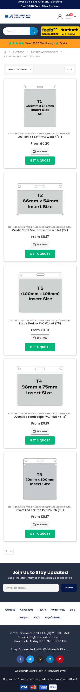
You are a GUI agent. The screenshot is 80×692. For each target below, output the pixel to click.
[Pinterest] (60, 659)
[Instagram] (40, 659)
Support (24, 617)
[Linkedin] (50, 659)
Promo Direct (25, 679)
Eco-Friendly (14, 133)
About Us (10, 609)
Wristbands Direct (66, 679)
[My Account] (60, 16)
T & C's (42, 609)
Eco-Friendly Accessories (33, 133)
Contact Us (26, 609)
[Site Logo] (19, 16)
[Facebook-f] (20, 659)
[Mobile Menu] (6, 16)
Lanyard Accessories (57, 133)
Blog (72, 609)
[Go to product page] (40, 106)
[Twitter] (30, 659)
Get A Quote (40, 160)
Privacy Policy (58, 609)
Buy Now (42, 151)
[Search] (34, 31)
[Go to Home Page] (5, 52)
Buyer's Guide (52, 617)
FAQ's (37, 617)
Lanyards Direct (44, 679)
